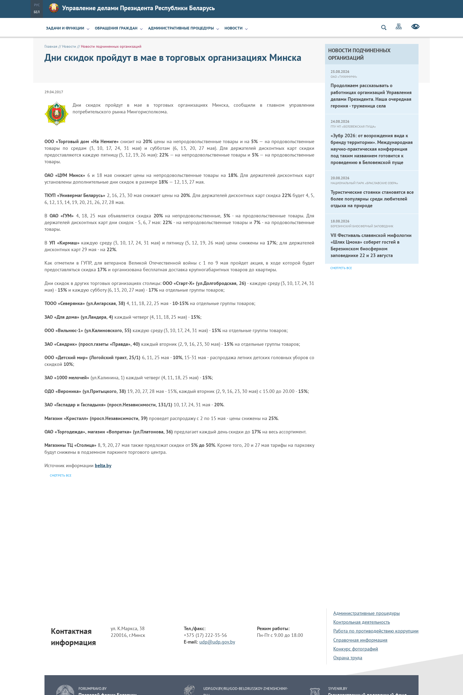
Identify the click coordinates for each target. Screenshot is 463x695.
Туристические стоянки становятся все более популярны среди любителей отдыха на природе (372, 199)
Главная (50, 46)
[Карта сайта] (398, 27)
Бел (37, 12)
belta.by (103, 465)
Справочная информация (360, 640)
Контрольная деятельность (361, 622)
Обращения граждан (116, 28)
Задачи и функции (65, 28)
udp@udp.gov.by (217, 642)
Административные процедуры (181, 28)
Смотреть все (341, 268)
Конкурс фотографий (355, 649)
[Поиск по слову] (386, 27)
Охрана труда (347, 658)
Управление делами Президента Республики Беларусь (138, 8)
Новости (233, 28)
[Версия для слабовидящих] (415, 27)
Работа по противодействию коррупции (376, 631)
